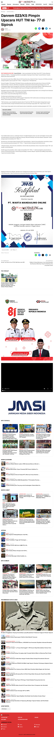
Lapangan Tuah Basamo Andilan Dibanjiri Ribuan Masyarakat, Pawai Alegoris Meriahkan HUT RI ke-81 (9, 576)
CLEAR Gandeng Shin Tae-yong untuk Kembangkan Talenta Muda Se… (23, 485)
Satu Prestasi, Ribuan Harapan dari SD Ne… (17, 550)
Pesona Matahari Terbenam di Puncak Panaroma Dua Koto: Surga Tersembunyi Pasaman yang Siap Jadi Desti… (26, 592)
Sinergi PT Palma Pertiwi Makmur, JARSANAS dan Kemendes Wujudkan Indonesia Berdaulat (10, 113)
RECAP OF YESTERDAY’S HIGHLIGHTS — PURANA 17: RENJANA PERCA (43, 496)
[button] (2, 127)
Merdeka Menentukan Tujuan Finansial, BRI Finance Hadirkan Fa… (22, 469)
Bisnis (7, 462)
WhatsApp (38, 724)
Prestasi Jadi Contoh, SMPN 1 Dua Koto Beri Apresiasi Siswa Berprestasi (10, 592)
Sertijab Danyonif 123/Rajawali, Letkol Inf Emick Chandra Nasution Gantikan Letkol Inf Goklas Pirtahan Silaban (8, 285)
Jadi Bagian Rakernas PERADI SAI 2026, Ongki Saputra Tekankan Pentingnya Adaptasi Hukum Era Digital (29, 664)
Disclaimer (3, 719)
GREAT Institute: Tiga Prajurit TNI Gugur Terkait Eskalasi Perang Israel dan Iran (25, 680)
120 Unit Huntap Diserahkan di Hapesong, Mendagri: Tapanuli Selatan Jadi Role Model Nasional (27, 701)
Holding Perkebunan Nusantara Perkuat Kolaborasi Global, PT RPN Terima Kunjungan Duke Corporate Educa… (10, 522)
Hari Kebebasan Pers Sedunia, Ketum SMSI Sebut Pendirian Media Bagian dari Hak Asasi (28, 669)
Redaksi (36, 717)
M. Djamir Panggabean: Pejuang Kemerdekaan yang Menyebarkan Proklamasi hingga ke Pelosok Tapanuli (27, 632)
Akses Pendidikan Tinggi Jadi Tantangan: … (17, 540)
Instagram (5, 726)
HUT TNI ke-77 (14, 250)
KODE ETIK (20, 717)
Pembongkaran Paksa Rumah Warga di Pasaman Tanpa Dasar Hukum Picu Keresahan (26, 576)
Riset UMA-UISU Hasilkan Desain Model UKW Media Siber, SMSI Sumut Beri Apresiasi (9, 506)
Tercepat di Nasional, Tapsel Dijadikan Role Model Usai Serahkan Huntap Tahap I (25, 696)
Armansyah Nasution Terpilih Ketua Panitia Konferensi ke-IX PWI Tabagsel (26, 436)
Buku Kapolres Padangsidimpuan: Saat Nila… (17, 534)
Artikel (7, 533)
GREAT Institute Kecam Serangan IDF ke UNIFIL (18, 690)
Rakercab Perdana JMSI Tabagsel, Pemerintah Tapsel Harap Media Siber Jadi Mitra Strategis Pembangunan (43, 521)
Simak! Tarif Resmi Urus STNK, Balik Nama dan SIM (12, 261)
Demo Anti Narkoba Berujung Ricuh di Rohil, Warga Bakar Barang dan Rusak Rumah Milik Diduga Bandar (28, 674)
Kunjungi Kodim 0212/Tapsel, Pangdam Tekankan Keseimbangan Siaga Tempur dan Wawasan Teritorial (10, 452)
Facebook (5, 724)
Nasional (8, 635)
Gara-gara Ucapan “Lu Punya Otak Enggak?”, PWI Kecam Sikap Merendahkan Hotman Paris (28, 648)
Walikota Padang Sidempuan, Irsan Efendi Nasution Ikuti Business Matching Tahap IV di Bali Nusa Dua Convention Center (41, 263)
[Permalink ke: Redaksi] (2, 29)
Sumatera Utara (22, 494)
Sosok (2, 631)
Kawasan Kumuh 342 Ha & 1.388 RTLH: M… (17, 545)
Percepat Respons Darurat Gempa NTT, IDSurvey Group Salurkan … (23, 474)
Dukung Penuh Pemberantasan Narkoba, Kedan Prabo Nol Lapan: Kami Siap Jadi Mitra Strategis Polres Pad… (27, 452)
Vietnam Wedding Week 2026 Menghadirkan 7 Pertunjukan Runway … (23, 480)
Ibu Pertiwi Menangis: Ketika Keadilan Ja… (16, 556)
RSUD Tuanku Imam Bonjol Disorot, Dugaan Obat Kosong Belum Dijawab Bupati (43, 592)
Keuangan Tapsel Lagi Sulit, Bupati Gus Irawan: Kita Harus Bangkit (43, 112)
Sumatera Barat (6, 573)
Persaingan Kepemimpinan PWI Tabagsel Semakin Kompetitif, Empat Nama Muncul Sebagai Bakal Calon (10, 436)
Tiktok (4, 729)
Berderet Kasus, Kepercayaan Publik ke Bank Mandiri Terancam (21, 637)
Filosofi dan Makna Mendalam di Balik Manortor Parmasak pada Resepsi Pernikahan (43, 451)
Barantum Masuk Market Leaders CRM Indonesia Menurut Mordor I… (23, 464)
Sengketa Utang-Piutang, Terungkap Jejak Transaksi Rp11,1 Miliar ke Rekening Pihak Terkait (28, 653)
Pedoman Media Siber (23, 719)
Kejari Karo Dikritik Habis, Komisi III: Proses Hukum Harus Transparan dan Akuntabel (27, 685)
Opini (7, 549)
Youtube (37, 726)
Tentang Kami (4, 717)
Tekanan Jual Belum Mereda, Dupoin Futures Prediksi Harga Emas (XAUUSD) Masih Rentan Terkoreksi (27, 521)
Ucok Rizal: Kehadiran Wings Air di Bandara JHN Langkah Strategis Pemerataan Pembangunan (43, 436)
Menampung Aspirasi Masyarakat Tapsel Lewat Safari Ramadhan (26, 112)
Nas (36, 173)
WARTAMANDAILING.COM (7, 73)
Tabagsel (4, 433)
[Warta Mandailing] (27, 2)
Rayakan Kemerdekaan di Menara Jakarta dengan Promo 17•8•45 (26, 496)
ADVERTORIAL (8, 641)
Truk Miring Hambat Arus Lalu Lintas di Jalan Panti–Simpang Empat (43, 576)
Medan (4, 502)
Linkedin (21, 726)
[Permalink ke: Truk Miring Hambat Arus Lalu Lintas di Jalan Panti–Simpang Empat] (43, 568)
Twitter (20, 724)
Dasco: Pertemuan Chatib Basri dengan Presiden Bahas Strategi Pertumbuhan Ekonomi (27, 658)
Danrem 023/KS (5, 250)
